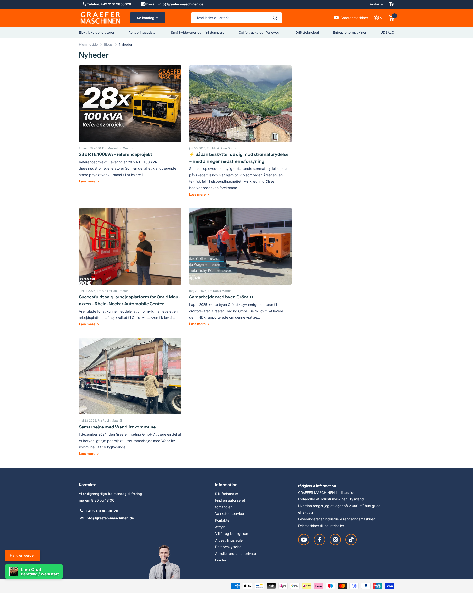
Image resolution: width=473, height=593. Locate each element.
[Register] (378, 17)
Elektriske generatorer (96, 32)
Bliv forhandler (226, 494)
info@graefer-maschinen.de (110, 518)
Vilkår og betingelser (231, 533)
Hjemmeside (88, 44)
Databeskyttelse (228, 547)
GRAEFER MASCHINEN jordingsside (326, 492)
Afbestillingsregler (229, 540)
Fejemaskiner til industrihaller (321, 526)
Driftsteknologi (307, 32)
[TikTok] (351, 539)
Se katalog (146, 18)
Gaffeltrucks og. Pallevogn (260, 32)
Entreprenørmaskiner (349, 32)
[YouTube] (303, 539)
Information (226, 484)
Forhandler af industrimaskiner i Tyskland (331, 499)
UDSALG (387, 32)
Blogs (108, 44)
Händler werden (22, 555)
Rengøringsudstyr (142, 32)
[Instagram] (335, 539)
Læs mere (87, 181)
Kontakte (376, 4)
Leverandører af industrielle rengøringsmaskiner (336, 519)
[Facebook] (319, 539)
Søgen (275, 17)
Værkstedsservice (229, 513)
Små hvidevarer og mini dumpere (197, 32)
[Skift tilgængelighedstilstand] (391, 4)
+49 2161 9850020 (102, 511)
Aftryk (220, 527)
